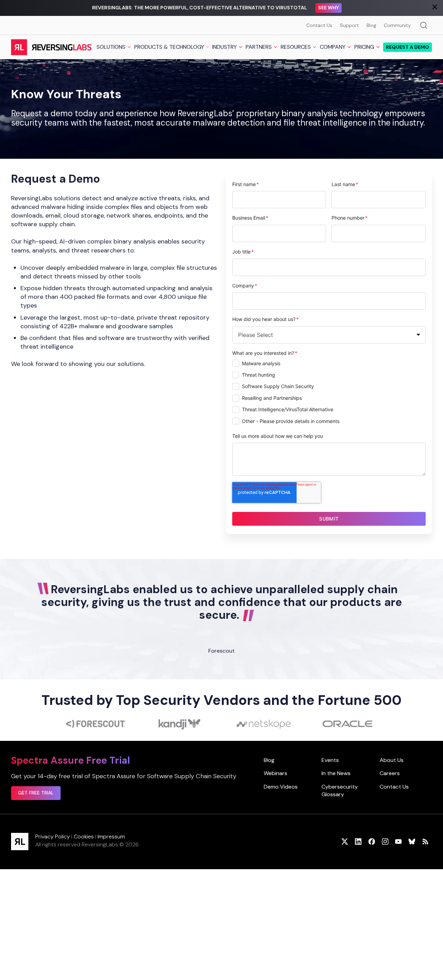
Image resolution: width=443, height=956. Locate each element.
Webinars (275, 773)
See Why (328, 7)
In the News (336, 773)
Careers (390, 773)
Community (397, 25)
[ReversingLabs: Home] (51, 47)
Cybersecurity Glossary (340, 790)
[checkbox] (329, 393)
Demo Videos (281, 786)
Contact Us (319, 25)
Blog (371, 25)
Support (349, 25)
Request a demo (407, 47)
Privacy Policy (52, 836)
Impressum (111, 836)
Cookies (84, 836)
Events (330, 760)
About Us (392, 760)
